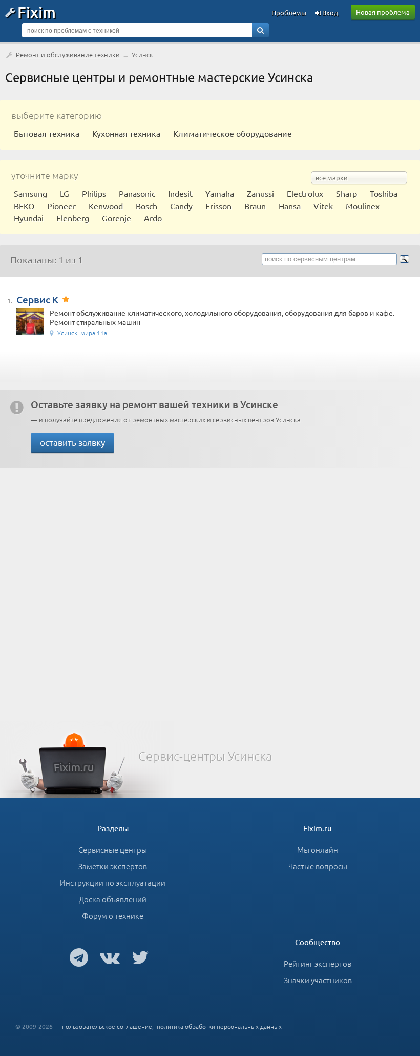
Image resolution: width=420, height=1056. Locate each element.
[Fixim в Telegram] (79, 957)
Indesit (180, 193)
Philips (94, 193)
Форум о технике (112, 915)
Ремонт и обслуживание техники (68, 54)
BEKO (24, 205)
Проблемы (288, 12)
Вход (329, 12)
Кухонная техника (126, 133)
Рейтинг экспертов (317, 963)
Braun (255, 205)
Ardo (153, 218)
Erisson (218, 205)
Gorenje (116, 218)
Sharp (346, 193)
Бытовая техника (46, 133)
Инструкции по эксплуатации (112, 882)
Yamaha (219, 193)
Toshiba (383, 193)
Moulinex (363, 205)
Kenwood (106, 205)
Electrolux (305, 193)
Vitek (323, 205)
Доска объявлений (112, 898)
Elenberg (72, 218)
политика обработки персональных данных (219, 1026)
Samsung (30, 193)
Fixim (36, 12)
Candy (181, 205)
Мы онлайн (317, 849)
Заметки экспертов (112, 866)
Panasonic (137, 193)
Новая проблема (383, 12)
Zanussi (260, 193)
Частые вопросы (317, 866)
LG (64, 193)
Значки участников (318, 979)
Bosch (146, 205)
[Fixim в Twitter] (140, 957)
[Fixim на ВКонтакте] (110, 957)
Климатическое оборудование (232, 133)
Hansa (290, 205)
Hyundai (29, 218)
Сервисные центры (112, 849)
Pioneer (61, 205)
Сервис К (37, 299)
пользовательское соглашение (107, 1026)
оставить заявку (72, 442)
